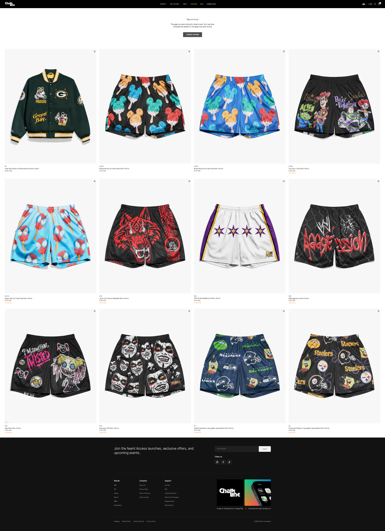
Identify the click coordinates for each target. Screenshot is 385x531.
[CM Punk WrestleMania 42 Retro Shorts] (240, 236)
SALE (201, 4)
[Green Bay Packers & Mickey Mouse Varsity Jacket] (50, 106)
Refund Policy (169, 505)
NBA (115, 485)
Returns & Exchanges (172, 497)
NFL (6, 166)
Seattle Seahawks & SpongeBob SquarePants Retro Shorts (214, 428)
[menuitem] (164, 4)
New (184, 4)
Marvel (7, 296)
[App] (258, 492)
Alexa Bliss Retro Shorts (13, 428)
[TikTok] (229, 462)
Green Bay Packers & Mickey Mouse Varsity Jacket (22, 168)
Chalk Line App (144, 497)
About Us (142, 485)
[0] (378, 4)
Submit (265, 449)
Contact (167, 485)
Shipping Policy (169, 501)
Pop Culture (174, 4)
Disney (101, 166)
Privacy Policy (143, 489)
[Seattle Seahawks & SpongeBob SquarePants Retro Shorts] (240, 366)
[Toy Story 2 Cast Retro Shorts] (334, 106)
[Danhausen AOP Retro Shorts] (145, 366)
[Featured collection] (230, 492)
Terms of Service (144, 493)
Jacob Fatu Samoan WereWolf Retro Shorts (114, 298)
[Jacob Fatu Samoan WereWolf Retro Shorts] (145, 236)
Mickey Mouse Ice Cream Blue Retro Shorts (208, 168)
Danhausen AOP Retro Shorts (109, 428)
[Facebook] (223, 462)
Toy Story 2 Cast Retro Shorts (299, 168)
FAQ (166, 489)
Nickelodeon (118, 505)
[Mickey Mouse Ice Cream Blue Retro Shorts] (240, 106)
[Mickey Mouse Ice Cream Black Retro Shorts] (145, 106)
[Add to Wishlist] (95, 51)
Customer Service (170, 493)
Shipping (117, 521)
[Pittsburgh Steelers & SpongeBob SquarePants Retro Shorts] (334, 366)
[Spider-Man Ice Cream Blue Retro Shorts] (50, 236)
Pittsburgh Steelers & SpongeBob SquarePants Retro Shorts (309, 428)
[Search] (375, 4)
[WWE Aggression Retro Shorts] (334, 236)
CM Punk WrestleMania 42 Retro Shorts (207, 298)
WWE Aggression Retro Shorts (299, 298)
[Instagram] (217, 462)
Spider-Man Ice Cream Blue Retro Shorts (18, 298)
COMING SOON (211, 4)
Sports (163, 4)
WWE (100, 296)
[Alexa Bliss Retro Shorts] (50, 366)
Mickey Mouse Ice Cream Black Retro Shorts (114, 168)
